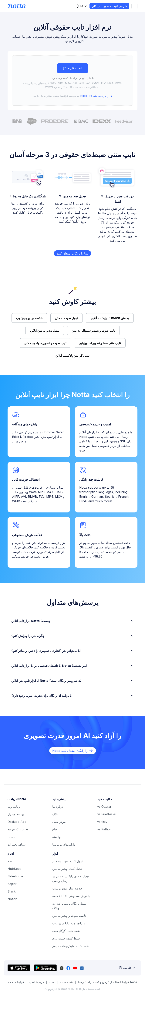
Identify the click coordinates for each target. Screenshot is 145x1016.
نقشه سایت (66, 982)
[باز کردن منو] (134, 6)
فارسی (127, 967)
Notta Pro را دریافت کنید (94, 95)
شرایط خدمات (16, 982)
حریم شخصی (36, 982)
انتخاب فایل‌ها (74, 68)
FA (81, 6)
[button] (72, 80)
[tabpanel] (72, 80)
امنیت (52, 982)
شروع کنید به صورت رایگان (109, 6)
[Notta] (17, 6)
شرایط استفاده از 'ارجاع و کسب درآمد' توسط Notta (107, 982)
